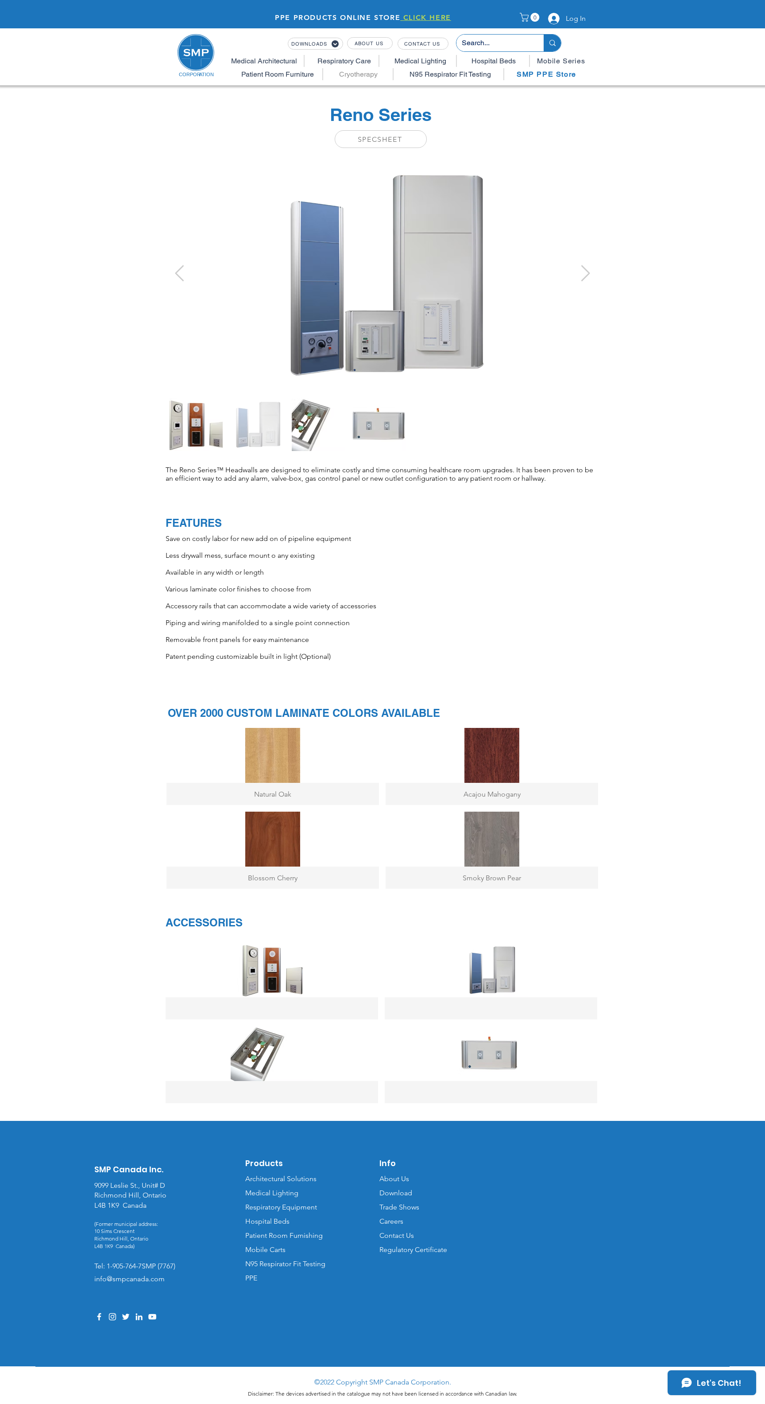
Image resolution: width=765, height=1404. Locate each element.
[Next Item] (585, 273)
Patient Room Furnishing (284, 1235)
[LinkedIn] (139, 1317)
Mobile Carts (265, 1249)
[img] (272, 980)
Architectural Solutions (281, 1179)
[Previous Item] (179, 273)
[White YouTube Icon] (152, 1317)
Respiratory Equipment (281, 1207)
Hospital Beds (267, 1221)
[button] (530, 17)
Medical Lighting (271, 1193)
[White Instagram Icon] (112, 1317)
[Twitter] (126, 1317)
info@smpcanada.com (129, 1279)
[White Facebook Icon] (99, 1317)
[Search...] (552, 43)
